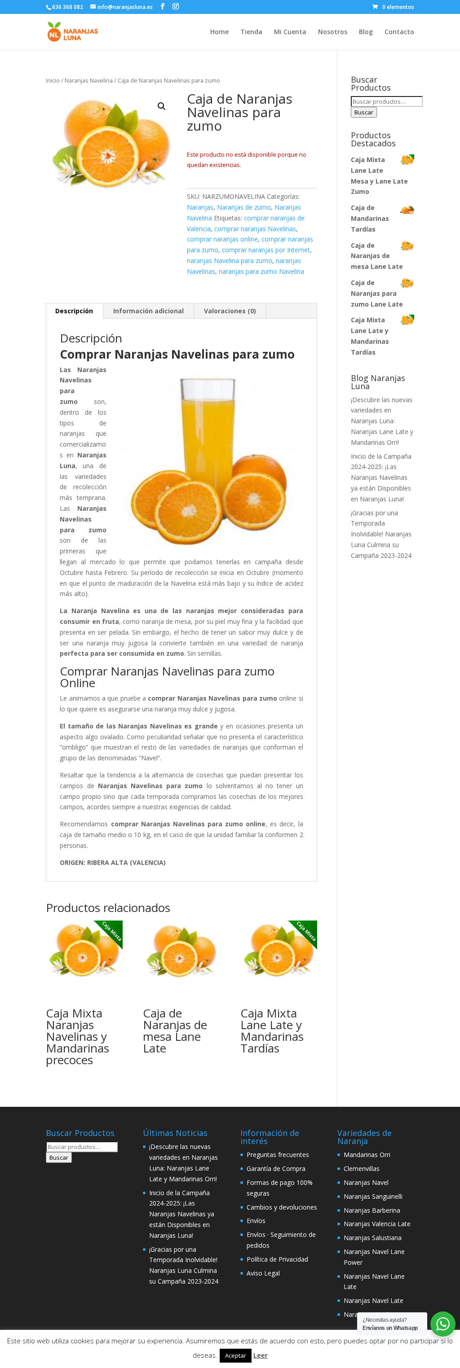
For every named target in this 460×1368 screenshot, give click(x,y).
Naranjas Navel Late (373, 1300)
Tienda (251, 32)
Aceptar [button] (235, 1355)
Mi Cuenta (290, 32)
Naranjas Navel (366, 1182)
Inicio (53, 80)
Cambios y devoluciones (282, 1207)
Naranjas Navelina (89, 80)
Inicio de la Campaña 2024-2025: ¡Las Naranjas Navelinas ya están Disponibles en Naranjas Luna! (381, 477)
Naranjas (200, 207)
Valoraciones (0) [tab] (230, 311)
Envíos (256, 1220)
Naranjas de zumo (244, 207)
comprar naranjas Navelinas (255, 228)
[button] (162, 106)
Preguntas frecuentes (278, 1154)
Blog (366, 32)
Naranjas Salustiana (373, 1237)
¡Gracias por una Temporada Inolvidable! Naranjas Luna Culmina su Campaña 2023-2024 (381, 534)
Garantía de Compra (276, 1168)
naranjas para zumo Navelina (261, 271)
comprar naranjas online (222, 239)
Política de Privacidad (277, 1259)
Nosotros (332, 32)
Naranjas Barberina (372, 1210)
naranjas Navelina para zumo (229, 260)
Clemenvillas (362, 1168)
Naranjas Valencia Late (377, 1223)
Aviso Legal (263, 1273)
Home (219, 32)
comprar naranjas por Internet (266, 250)
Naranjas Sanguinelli (373, 1196)
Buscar (363, 112)
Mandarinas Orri (367, 1154)
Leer (260, 1354)
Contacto (399, 32)
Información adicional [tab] (148, 311)
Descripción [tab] (74, 311)
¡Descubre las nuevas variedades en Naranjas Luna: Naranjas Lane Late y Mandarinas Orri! (382, 421)
